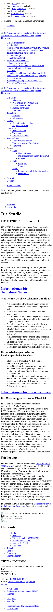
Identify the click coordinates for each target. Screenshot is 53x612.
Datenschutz (23, 173)
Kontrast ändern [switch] (14, 185)
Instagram (22, 163)
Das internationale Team (17, 65)
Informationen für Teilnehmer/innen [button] (14, 290)
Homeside (5, 38)
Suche (13, 11)
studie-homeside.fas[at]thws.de (21, 581)
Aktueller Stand (14, 73)
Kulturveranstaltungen (17, 80)
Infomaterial (19, 58)
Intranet (21, 158)
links (14, 151)
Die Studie (16, 44)
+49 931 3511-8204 (17, 579)
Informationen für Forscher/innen (26, 392)
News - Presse (24, 153)
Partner (18, 61)
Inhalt (14, 3)
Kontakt (10, 58)
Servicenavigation (19, 16)
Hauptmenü (17, 6)
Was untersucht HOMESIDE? (28, 48)
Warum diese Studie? (21, 105)
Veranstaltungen (14, 138)
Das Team (39, 50)
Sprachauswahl (17, 13)
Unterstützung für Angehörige (25, 143)
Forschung (11, 128)
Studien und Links (38, 73)
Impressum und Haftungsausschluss (34, 171)
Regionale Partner (36, 65)
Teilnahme (11, 113)
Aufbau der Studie (27, 50)
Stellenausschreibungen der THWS (33, 156)
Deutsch (10, 181)
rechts (15, 168)
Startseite (11, 204)
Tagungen (25, 73)
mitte (14, 161)
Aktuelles (11, 48)
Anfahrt (4, 584)
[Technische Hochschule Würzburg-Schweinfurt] (26, 35)
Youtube (22, 166)
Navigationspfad (19, 8)
